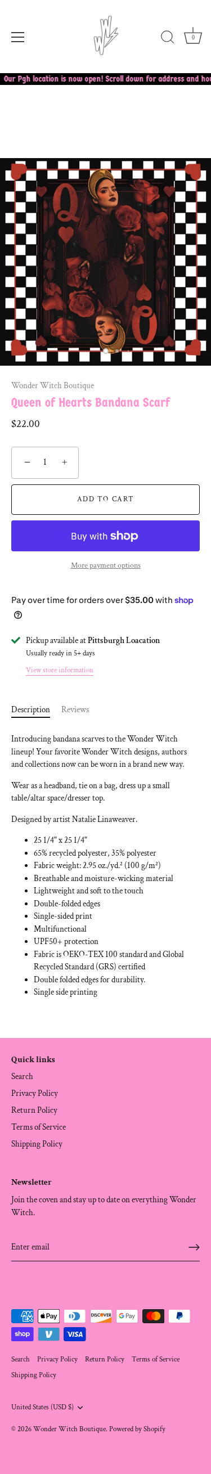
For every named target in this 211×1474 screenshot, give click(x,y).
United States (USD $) (42, 1407)
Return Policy (34, 1110)
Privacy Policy (34, 1093)
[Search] (167, 38)
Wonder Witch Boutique (52, 385)
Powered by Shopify (137, 1428)
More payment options (106, 565)
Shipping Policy (36, 1144)
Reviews (75, 709)
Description (30, 709)
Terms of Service (38, 1127)
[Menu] (18, 37)
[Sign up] (194, 1247)
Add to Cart (105, 499)
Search (22, 1076)
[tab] (36, 710)
